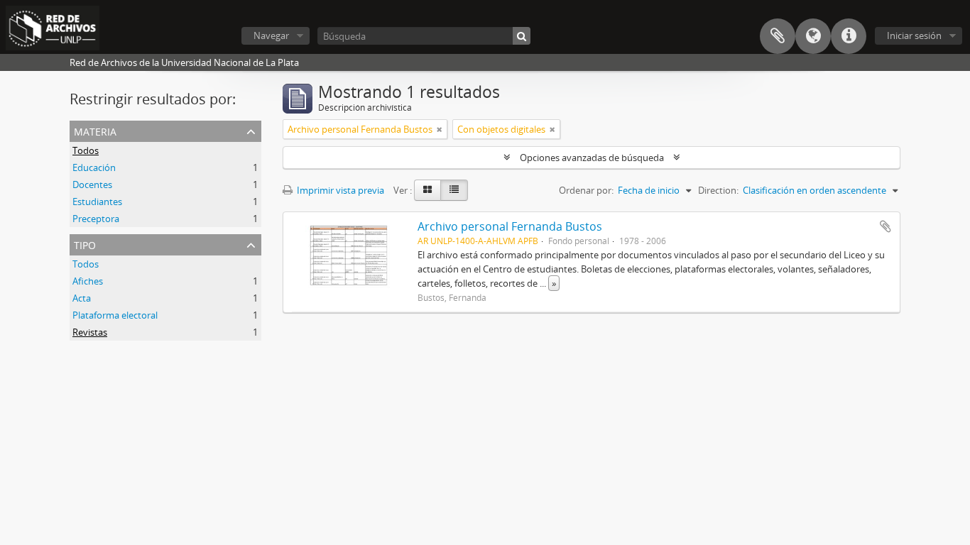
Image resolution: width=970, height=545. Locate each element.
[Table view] (454, 190)
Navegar (271, 35)
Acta (81, 298)
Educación (94, 167)
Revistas (89, 332)
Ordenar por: (586, 190)
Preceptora (95, 218)
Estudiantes (97, 201)
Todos (85, 150)
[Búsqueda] (521, 36)
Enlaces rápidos (848, 36)
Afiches (87, 281)
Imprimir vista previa (339, 190)
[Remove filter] (439, 129)
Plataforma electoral (115, 315)
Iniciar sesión (914, 35)
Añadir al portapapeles (885, 226)
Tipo (85, 243)
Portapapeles (777, 36)
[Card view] (427, 190)
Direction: (718, 190)
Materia (95, 130)
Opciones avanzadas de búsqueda (592, 157)
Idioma (813, 36)
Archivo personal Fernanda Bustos (510, 226)
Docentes (92, 184)
